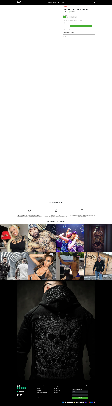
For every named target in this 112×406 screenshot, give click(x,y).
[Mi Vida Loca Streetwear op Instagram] (18, 395)
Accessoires (61, 2)
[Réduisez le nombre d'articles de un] (64, 26)
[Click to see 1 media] (20, 195)
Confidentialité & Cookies (42, 392)
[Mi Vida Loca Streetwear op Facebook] (21, 394)
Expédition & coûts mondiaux (43, 394)
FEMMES (56, 392)
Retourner (39, 390)
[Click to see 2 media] (27, 195)
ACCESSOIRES (57, 390)
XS (64, 17)
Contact (38, 397)
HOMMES (56, 388)
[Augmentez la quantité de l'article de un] (68, 26)
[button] (79, 29)
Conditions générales (41, 395)
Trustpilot (65, 6)
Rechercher (39, 388)
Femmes (55, 2)
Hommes (50, 2)
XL (75, 17)
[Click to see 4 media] (43, 195)
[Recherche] (85, 2)
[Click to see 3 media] (35, 195)
